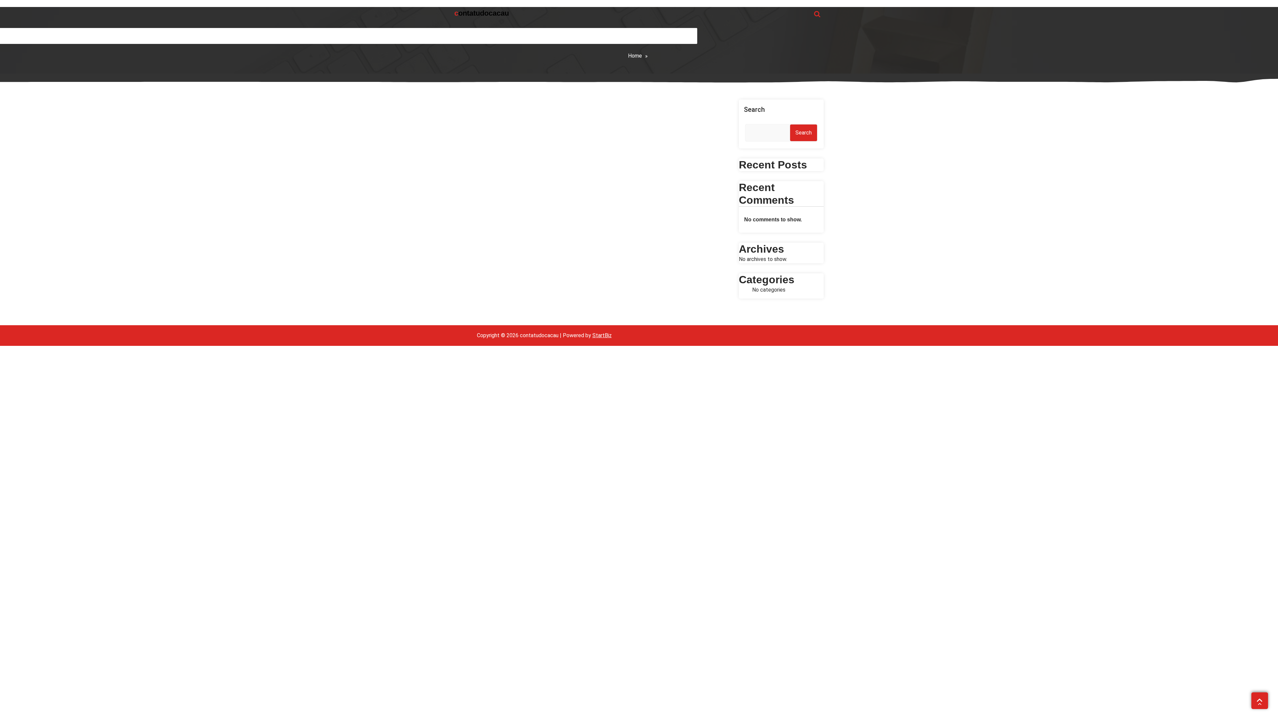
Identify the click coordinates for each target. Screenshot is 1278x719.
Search (754, 110)
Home (635, 56)
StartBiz (602, 335)
